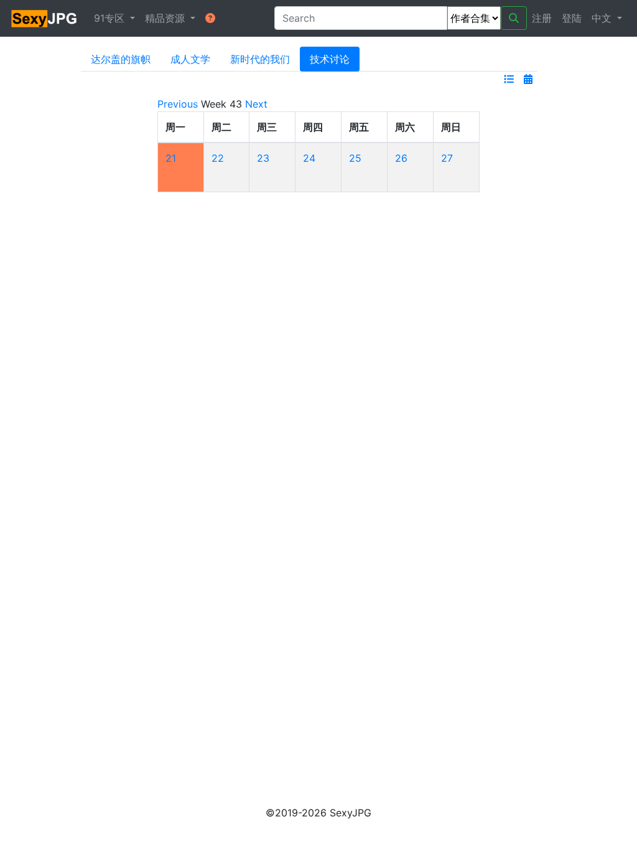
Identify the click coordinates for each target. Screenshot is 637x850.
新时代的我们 (260, 59)
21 (170, 158)
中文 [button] (603, 18)
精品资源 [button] (166, 18)
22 (218, 158)
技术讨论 (330, 59)
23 (263, 158)
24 (309, 158)
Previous (177, 104)
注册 (542, 18)
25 (355, 158)
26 (401, 158)
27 (447, 158)
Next (256, 104)
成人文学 (190, 59)
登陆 (572, 18)
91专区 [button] (111, 18)
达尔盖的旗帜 (121, 59)
